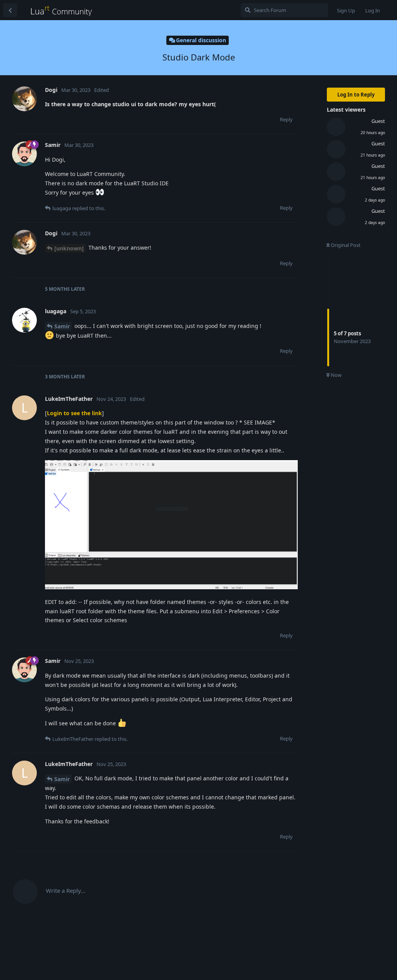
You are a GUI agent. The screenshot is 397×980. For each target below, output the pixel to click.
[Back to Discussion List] (10, 10)
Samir (62, 326)
